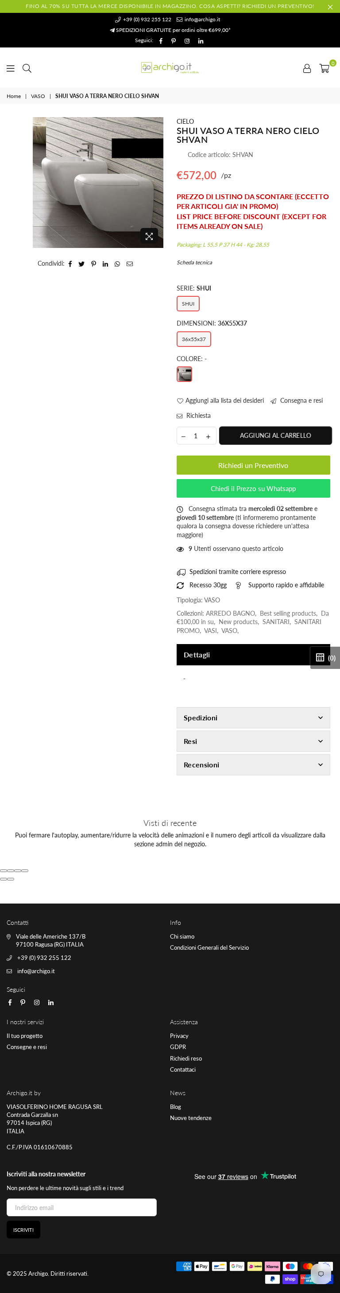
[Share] (10, 870)
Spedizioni (200, 717)
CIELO (185, 121)
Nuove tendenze (191, 1117)
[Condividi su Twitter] (81, 263)
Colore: (192, 358)
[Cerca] (27, 67)
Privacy (179, 1035)
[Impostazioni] (307, 67)
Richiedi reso (186, 1058)
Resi (190, 741)
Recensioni (201, 764)
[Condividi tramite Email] (130, 263)
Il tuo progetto (24, 1035)
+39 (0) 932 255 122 (146, 19)
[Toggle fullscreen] (17, 870)
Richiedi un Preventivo (253, 465)
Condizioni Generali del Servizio (209, 947)
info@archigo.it (201, 19)
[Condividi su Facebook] (70, 263)
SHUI (188, 303)
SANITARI (276, 621)
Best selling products (288, 613)
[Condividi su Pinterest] (94, 263)
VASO (38, 96)
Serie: (194, 288)
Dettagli (197, 654)
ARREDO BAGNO (230, 613)
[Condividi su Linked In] (105, 263)
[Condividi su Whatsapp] (117, 263)
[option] (98, 182)
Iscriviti (23, 1230)
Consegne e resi (27, 1046)
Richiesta (198, 415)
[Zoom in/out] (24, 870)
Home (14, 96)
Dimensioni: (212, 323)
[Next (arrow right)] (10, 879)
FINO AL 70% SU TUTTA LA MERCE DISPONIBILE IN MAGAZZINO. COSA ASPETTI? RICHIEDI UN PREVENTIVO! (170, 6)
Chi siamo (182, 936)
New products (238, 621)
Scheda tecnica (194, 262)
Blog (175, 1106)
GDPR (178, 1046)
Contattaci (183, 1069)
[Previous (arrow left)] (3, 879)
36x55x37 (194, 339)
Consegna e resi (300, 400)
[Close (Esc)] (3, 870)
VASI (210, 630)
